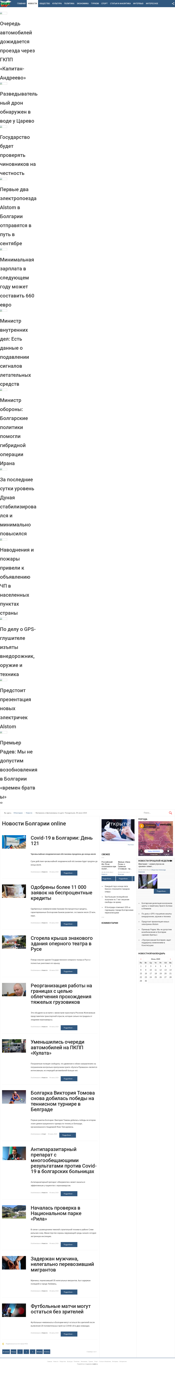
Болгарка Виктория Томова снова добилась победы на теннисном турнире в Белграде (63, 1101)
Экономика (83, 3)
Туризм (95, 3)
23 (146, 977)
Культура (57, 3)
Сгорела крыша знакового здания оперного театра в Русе (62, 943)
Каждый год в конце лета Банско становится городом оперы (117, 889)
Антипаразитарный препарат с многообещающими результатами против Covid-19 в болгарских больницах (64, 1160)
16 (146, 974)
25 (156, 977)
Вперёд (39, 1352)
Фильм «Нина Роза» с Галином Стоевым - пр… (125, 865)
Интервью (138, 3)
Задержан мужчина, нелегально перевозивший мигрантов (62, 1264)
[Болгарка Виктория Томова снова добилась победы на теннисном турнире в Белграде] (14, 1097)
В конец (47, 1352)
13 (165, 970)
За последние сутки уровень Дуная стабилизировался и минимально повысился (18, 507)
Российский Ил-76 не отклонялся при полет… (109, 865)
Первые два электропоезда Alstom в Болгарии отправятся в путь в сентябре (18, 216)
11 (156, 970)
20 (165, 974)
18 (156, 974)
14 (170, 970)
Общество (44, 3)
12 (161, 970)
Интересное (152, 3)
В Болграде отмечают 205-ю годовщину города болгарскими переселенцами (119, 910)
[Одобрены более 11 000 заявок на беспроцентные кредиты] (14, 891)
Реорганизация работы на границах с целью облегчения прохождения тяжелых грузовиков (61, 994)
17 (151, 974)
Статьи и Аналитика (120, 3)
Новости (32, 3)
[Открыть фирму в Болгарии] (118, 841)
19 (161, 974)
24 (151, 977)
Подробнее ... (69, 873)
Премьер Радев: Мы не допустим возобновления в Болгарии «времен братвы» (18, 770)
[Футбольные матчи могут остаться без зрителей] (14, 1310)
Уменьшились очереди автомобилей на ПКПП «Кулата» (57, 1047)
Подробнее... (107, 879)
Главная (21, 3)
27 (165, 977)
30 (146, 981)
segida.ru (95, 1364)
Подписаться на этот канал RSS (17, 1344)
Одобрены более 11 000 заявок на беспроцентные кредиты (61, 892)
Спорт (104, 3)
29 (141, 981)
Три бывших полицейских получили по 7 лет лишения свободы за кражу (117, 899)
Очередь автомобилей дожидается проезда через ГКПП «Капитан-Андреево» (17, 51)
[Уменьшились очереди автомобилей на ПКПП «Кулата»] (14, 1046)
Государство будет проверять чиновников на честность (18, 155)
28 (170, 977)
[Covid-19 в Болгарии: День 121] (14, 842)
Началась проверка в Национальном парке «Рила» (56, 1213)
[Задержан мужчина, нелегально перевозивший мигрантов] (14, 1262)
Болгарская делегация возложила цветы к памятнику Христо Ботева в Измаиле (157, 906)
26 (161, 977)
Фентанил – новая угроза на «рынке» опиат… (151, 865)
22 (141, 977)
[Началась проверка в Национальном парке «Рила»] (14, 1212)
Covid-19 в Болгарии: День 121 (62, 840)
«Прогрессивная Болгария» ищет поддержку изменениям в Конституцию (156, 943)
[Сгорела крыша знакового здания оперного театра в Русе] (14, 942)
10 (151, 970)
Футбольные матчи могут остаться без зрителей (61, 1309)
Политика (69, 3)
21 (170, 974)
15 (141, 974)
